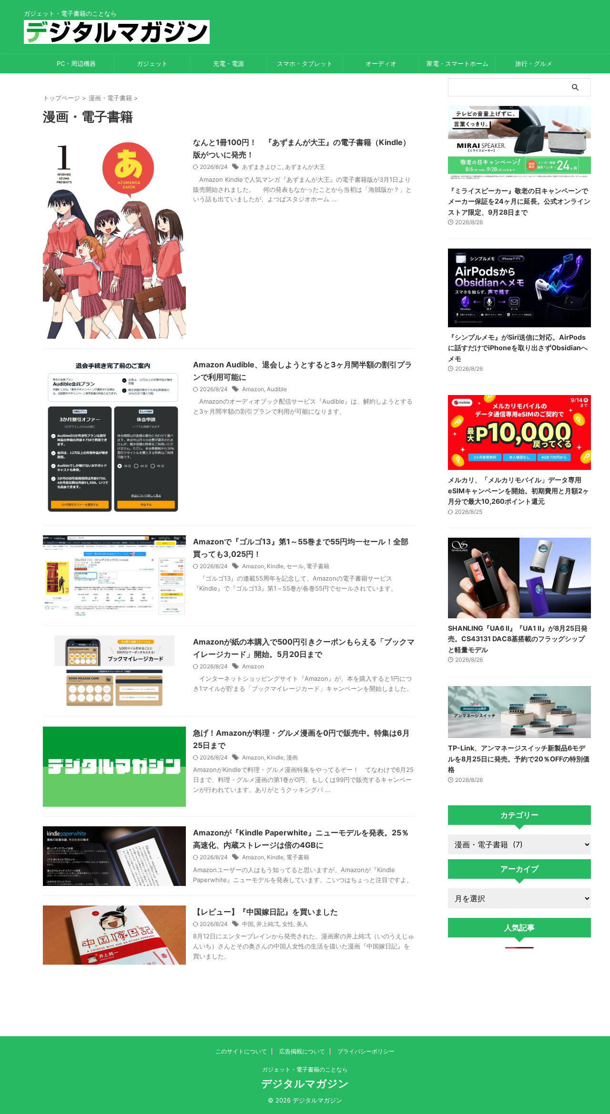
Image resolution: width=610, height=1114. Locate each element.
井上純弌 (267, 923)
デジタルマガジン (305, 1083)
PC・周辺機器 (76, 63)
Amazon (253, 389)
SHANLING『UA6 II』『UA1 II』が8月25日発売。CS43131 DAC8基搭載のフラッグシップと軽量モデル (518, 639)
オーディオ (381, 63)
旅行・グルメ (533, 63)
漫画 (292, 757)
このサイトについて (241, 1051)
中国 (248, 923)
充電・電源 (228, 63)
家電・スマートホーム (457, 63)
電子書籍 (317, 566)
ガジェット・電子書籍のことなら (305, 1069)
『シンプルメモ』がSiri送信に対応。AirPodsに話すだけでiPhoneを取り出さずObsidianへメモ (518, 348)
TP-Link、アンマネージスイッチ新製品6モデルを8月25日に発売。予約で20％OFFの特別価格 (519, 758)
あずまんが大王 (305, 166)
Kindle (275, 566)
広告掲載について (302, 1051)
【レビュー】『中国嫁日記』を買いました (265, 911)
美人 (302, 923)
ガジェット (152, 63)
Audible (277, 389)
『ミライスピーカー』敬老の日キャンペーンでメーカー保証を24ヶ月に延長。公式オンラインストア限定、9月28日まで (519, 201)
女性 (288, 923)
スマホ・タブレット (305, 63)
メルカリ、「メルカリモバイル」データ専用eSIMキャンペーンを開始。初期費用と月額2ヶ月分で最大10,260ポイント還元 (518, 490)
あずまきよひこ (262, 166)
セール (295, 566)
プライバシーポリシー (366, 1051)
